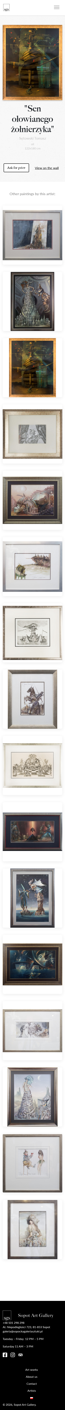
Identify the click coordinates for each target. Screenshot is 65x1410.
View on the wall (47, 168)
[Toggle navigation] (56, 7)
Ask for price (16, 168)
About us (31, 1377)
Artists (31, 1390)
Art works (31, 1370)
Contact (32, 1384)
